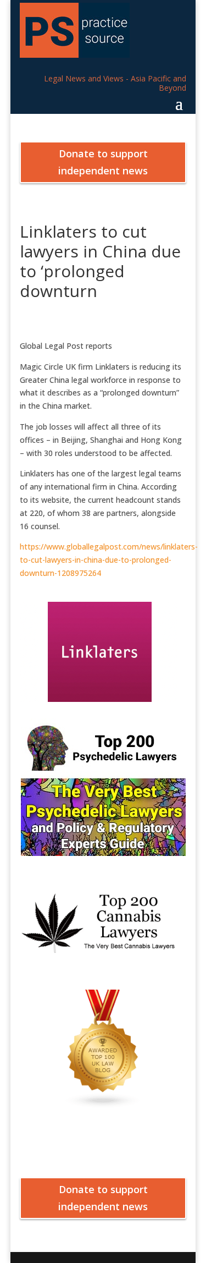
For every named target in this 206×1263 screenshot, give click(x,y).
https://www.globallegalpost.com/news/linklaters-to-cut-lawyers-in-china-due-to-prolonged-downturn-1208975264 (109, 559)
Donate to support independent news (103, 162)
